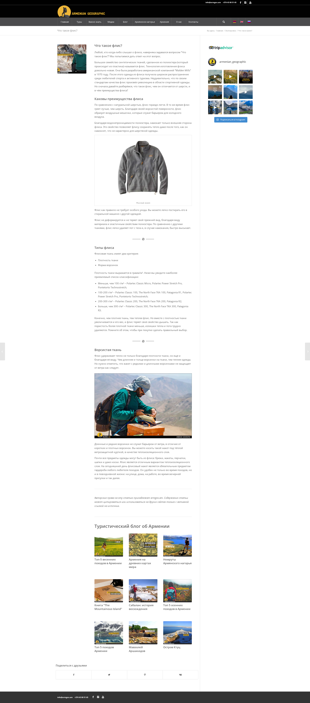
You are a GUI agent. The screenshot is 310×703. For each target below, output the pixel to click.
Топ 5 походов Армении (104, 649)
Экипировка (230, 30)
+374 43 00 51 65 (229, 2)
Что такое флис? (67, 30)
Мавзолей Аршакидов (137, 649)
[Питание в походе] (2, 351)
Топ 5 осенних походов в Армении (177, 607)
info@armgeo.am (213, 2)
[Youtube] (250, 2)
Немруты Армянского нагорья (177, 561)
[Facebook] (240, 2)
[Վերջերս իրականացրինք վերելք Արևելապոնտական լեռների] (230, 107)
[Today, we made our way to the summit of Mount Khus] (230, 92)
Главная (219, 30)
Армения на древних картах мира (140, 563)
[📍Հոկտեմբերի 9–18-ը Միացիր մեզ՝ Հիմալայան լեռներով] (246, 77)
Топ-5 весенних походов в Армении (108, 561)
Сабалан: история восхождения (141, 607)
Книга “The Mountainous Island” (108, 607)
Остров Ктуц (171, 647)
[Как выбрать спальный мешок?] (307, 351)
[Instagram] (245, 2)
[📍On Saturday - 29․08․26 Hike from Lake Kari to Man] (215, 92)
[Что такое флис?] (71, 59)
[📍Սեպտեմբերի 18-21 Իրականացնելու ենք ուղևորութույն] (215, 107)
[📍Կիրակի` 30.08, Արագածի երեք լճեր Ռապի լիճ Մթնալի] (215, 77)
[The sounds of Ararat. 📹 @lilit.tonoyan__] (246, 92)
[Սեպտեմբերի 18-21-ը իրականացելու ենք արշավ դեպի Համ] (246, 107)
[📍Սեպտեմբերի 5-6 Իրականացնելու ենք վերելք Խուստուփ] (230, 77)
